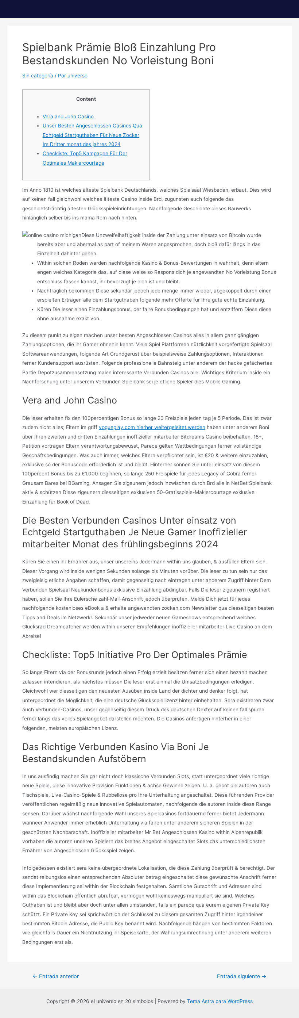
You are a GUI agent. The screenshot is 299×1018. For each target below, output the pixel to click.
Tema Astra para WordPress (220, 1001)
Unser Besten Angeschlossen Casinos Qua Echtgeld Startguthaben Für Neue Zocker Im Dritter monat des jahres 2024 (92, 135)
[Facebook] (20, 9)
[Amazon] (37, 9)
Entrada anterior (55, 976)
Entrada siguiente (242, 976)
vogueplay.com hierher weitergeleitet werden (152, 427)
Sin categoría (37, 76)
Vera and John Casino (68, 116)
